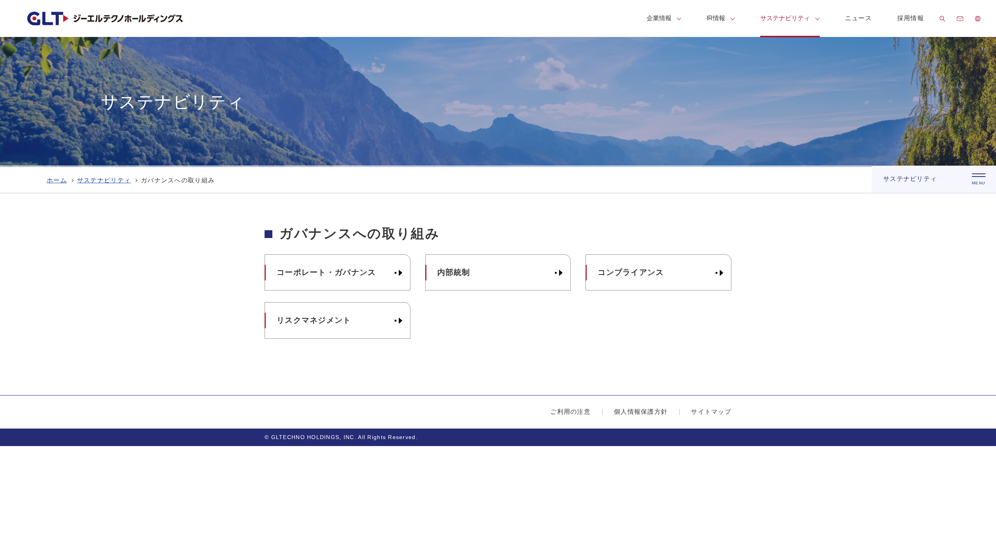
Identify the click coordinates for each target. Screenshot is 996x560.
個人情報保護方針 (641, 411)
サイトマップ (711, 411)
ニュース (858, 18)
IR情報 (716, 18)
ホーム (57, 180)
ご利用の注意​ (570, 411)
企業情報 (659, 18)
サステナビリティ (785, 18)
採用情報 (910, 18)
